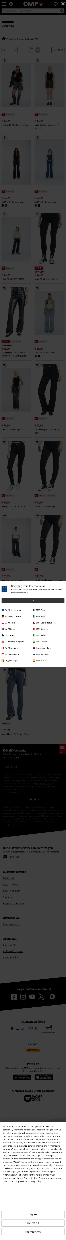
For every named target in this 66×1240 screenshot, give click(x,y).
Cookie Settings (31, 1178)
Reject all (33, 1223)
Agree (33, 1214)
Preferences (33, 1232)
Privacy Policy (35, 1181)
